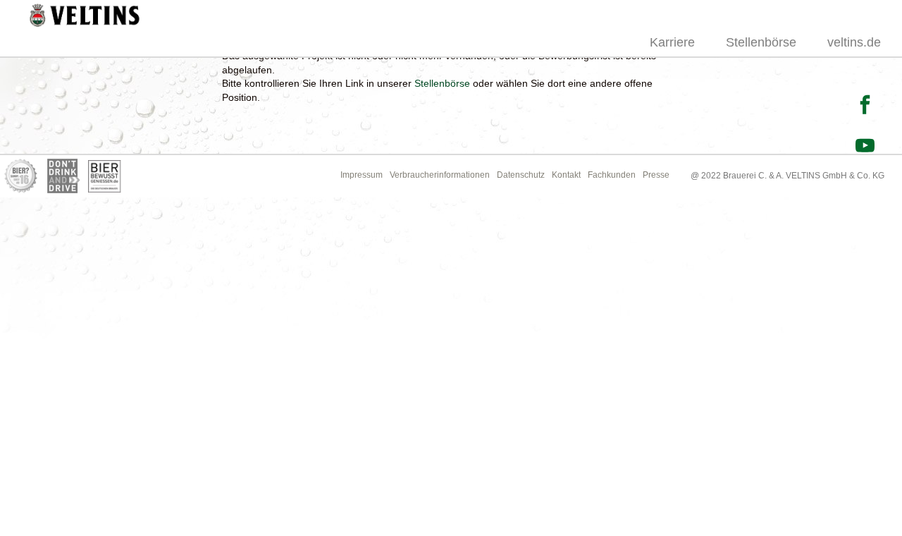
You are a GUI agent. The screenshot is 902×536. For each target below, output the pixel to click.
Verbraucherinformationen (440, 175)
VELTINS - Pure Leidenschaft (84, 17)
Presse (656, 175)
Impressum (361, 175)
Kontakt (566, 175)
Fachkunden (612, 175)
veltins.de (854, 42)
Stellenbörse (761, 42)
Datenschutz (521, 175)
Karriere (672, 42)
